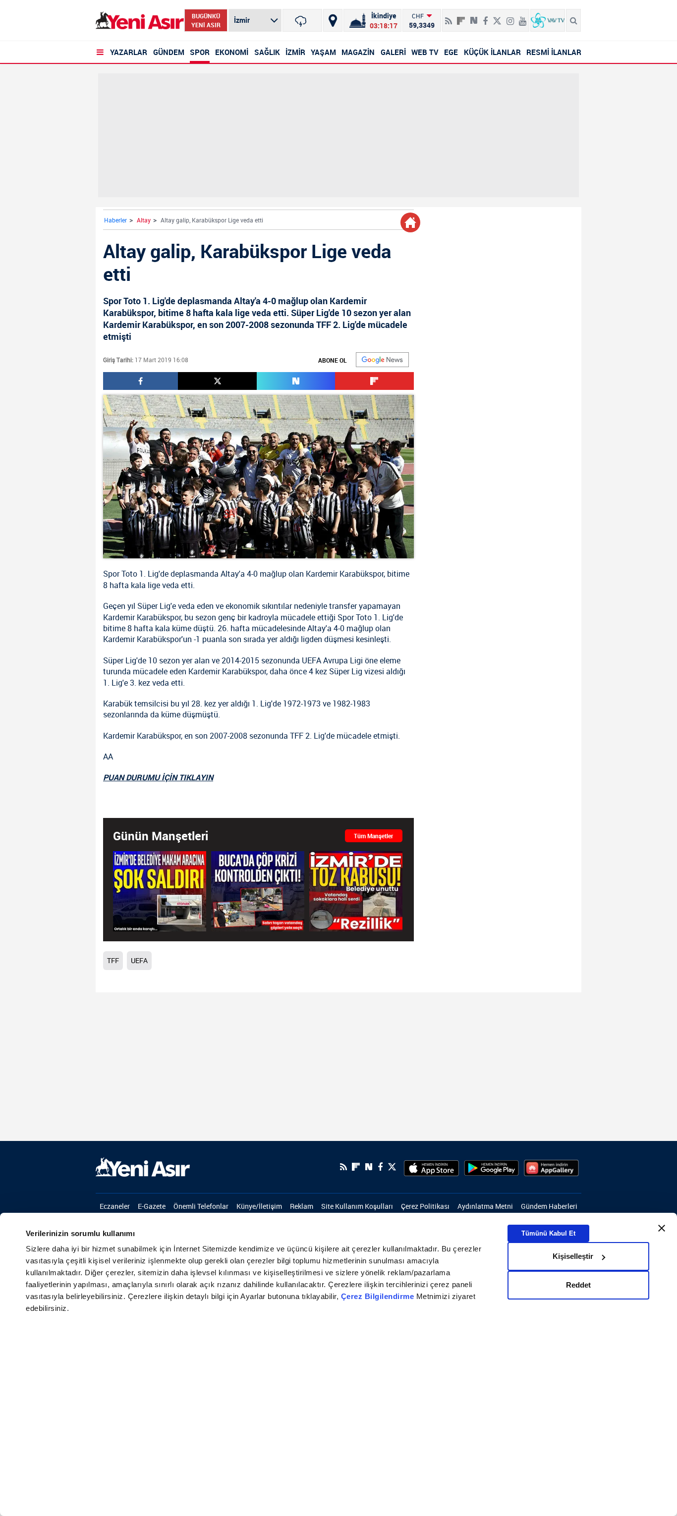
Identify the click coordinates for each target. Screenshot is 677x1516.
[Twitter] (497, 16)
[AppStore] (431, 1166)
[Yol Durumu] (333, 20)
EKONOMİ (231, 52)
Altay (144, 220)
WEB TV (425, 52)
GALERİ (393, 52)
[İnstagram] (510, 16)
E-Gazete (152, 1206)
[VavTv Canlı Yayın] (547, 20)
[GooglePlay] (491, 1166)
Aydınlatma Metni (485, 1206)
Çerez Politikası (425, 1206)
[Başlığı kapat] (661, 1228)
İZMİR (295, 52)
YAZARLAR (128, 52)
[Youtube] (522, 16)
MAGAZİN (358, 52)
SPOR (200, 52)
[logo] (143, 1166)
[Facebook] (485, 16)
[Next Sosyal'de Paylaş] (474, 16)
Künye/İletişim (259, 1206)
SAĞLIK (267, 52)
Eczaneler (115, 1206)
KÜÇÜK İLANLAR (492, 52)
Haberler (115, 220)
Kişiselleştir (573, 1256)
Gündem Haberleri (549, 1206)
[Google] (382, 359)
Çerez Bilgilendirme (378, 1296)
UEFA (311, 660)
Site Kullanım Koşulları (357, 1206)
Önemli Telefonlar (200, 1206)
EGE (451, 52)
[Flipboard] (461, 17)
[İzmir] (302, 20)
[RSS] (448, 16)
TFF (296, 735)
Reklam (301, 1206)
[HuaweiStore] (551, 1166)
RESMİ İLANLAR (553, 52)
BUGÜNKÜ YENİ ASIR (206, 20)
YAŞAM (323, 52)
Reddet (578, 1285)
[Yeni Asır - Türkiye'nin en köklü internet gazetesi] (140, 20)
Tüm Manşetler (373, 836)
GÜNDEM (168, 52)
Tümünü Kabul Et (548, 1233)
